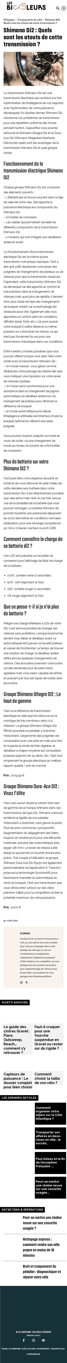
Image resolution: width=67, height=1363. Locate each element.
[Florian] (13, 957)
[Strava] (26, 981)
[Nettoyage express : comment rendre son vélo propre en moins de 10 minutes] (13, 1241)
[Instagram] (21, 981)
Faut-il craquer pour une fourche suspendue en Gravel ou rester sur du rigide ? (48, 1037)
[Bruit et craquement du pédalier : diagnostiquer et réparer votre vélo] (13, 1268)
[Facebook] (24, 1340)
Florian (25, 933)
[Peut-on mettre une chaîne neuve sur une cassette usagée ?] (19, 1188)
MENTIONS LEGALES (33, 1335)
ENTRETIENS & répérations (22, 1209)
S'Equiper (9, 19)
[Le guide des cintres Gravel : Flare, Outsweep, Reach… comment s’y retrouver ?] (18, 1015)
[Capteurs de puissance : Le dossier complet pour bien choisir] (18, 1063)
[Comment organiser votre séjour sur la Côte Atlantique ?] (19, 1114)
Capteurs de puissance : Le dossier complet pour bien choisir (18, 1080)
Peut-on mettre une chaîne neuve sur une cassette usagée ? (42, 1223)
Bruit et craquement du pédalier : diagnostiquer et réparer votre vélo (42, 1272)
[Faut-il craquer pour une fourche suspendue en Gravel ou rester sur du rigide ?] (49, 1015)
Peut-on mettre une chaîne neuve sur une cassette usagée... (49, 1187)
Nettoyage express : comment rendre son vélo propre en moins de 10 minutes (41, 1247)
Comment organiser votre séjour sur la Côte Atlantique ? (49, 1113)
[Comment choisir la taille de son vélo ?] (49, 1063)
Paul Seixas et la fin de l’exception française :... (50, 1162)
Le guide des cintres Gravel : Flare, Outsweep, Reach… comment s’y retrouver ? (17, 1040)
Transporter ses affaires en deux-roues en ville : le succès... (48, 1137)
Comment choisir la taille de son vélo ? (47, 1078)
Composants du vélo (30, 19)
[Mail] (43, 1340)
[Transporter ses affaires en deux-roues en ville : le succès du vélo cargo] (19, 1138)
